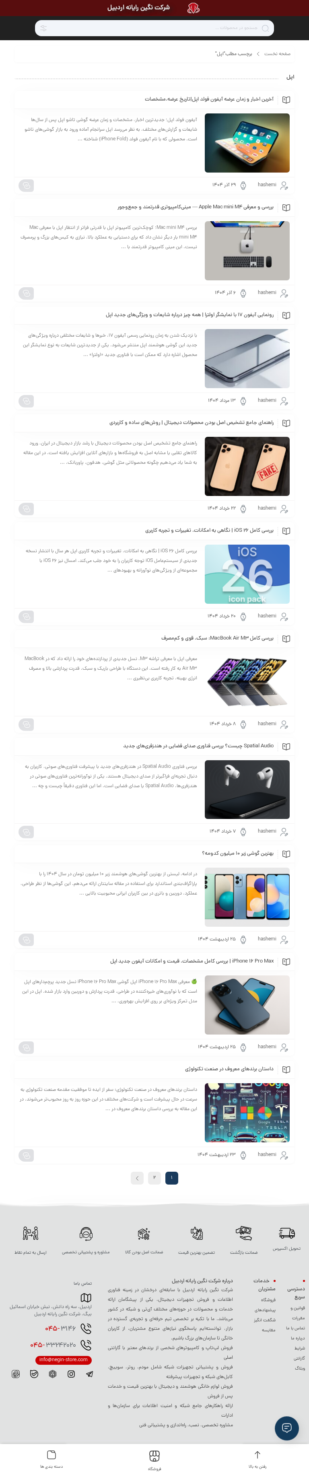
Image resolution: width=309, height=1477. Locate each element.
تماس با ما (295, 1328)
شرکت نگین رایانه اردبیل (138, 8)
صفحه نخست (277, 54)
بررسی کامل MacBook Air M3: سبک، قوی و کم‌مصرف (217, 639)
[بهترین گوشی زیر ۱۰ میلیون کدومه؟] (247, 897)
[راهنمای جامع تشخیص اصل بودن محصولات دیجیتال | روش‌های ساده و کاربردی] (247, 466)
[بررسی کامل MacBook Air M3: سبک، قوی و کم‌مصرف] (247, 682)
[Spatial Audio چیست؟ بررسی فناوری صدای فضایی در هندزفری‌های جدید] (247, 789)
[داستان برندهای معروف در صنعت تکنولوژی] (247, 1112)
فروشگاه (268, 1300)
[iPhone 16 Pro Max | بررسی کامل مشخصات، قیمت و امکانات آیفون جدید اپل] (247, 1005)
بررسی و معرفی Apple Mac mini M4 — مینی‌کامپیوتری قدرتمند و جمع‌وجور (195, 208)
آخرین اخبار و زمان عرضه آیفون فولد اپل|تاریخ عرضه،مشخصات (209, 100)
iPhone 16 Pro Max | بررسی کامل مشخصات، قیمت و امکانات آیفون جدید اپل (192, 962)
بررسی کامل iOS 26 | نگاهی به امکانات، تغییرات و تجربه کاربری (209, 531)
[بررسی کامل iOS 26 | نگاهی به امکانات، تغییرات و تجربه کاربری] (247, 574)
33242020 (53, 1346)
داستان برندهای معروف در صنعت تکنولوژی (229, 1070)
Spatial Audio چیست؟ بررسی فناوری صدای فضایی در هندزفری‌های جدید (198, 747)
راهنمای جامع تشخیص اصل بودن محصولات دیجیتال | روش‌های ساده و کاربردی (191, 423)
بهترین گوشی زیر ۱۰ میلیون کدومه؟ (238, 854)
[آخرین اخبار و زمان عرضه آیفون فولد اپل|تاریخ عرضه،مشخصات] (247, 143)
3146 (60, 1329)
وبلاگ (300, 1369)
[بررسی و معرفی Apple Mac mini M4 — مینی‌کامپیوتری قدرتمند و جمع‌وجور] (247, 250)
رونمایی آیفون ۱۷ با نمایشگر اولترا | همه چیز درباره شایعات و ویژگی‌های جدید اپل (190, 315)
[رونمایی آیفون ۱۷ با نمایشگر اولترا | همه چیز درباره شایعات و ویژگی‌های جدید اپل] (247, 358)
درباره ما (298, 1338)
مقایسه (269, 1330)
